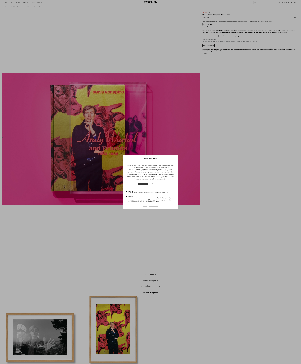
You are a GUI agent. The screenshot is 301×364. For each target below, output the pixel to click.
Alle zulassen (143, 184)
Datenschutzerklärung (153, 206)
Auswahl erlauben (156, 184)
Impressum (145, 206)
